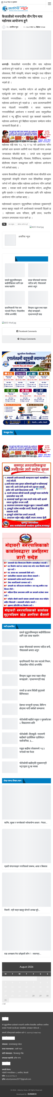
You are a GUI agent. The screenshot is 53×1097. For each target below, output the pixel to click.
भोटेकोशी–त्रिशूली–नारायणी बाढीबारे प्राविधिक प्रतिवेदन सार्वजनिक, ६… (32, 737)
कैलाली (6, 304)
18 (12, 991)
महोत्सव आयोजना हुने (23, 224)
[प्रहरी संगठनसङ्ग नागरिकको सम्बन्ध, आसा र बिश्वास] (26, 846)
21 (33, 991)
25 (12, 996)
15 (40, 987)
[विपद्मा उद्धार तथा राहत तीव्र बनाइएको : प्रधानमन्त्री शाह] (38, 298)
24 (5, 996)
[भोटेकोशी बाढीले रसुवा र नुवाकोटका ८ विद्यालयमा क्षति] (10, 723)
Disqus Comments (28, 339)
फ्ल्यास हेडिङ (29, 304)
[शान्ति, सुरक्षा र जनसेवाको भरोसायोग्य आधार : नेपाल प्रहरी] (26, 802)
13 (26, 987)
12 (19, 987)
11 (12, 987)
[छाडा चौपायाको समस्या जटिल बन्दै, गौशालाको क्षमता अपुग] (38, 270)
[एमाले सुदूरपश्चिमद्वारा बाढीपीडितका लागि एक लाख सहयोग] (15, 270)
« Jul (3, 1004)
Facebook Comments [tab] (28, 331)
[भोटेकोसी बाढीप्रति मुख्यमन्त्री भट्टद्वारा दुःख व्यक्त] (10, 767)
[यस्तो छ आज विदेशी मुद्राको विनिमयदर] (10, 694)
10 (5, 987)
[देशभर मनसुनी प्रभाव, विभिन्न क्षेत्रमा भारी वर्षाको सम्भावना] (10, 709)
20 (26, 991)
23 (47, 991)
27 (26, 996)
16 (47, 987)
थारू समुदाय (11, 224)
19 (19, 991)
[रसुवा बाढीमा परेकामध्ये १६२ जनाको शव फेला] (10, 752)
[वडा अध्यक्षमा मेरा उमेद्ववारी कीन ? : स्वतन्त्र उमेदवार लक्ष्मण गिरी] (26, 933)
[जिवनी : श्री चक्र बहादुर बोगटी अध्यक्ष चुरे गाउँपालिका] (26, 890)
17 (5, 991)
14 (33, 987)
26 (19, 996)
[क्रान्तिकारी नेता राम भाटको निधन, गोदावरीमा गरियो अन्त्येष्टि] (15, 298)
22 (40, 991)
